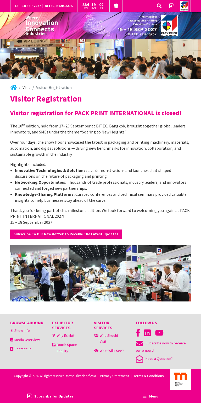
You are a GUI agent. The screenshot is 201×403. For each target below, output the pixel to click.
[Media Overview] (11, 339)
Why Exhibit (65, 335)
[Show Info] (12, 330)
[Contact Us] (171, 6)
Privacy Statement (114, 375)
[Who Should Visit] (96, 335)
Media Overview (27, 339)
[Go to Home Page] (184, 6)
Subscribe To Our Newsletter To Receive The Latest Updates (66, 234)
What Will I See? (112, 350)
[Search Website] (159, 6)
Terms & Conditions (148, 375)
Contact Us (22, 348)
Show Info (22, 330)
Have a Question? (158, 358)
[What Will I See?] (96, 350)
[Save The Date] (116, 6)
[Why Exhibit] (53, 335)
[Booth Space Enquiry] (54, 344)
